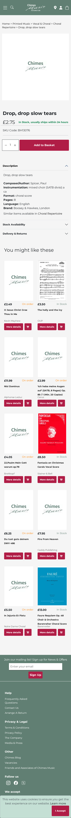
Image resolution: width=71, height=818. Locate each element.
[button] (67, 8)
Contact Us (11, 707)
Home (6, 23)
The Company (13, 737)
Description (10, 165)
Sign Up (35, 675)
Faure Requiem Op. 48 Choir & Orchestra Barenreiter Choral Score (52, 619)
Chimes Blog (13, 757)
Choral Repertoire (50, 213)
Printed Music (21, 23)
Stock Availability (14, 224)
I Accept (60, 810)
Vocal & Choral (41, 23)
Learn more (58, 803)
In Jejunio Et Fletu (15, 615)
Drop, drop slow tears (31, 27)
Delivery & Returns (15, 233)
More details (13, 326)
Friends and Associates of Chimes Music (30, 767)
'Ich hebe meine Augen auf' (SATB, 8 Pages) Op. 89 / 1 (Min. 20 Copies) (51, 390)
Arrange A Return (16, 712)
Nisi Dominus (12, 386)
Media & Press (13, 743)
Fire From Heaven (48, 539)
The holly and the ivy (50, 310)
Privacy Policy (13, 732)
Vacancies (11, 762)
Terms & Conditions (17, 727)
